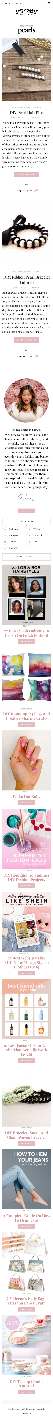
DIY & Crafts (17, 107)
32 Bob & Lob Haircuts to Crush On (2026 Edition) (26, 633)
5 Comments (36, 118)
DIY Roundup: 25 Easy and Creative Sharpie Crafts (26, 716)
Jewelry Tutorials (32, 107)
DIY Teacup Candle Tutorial (26, 1383)
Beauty (26, 626)
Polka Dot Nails (26, 796)
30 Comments (33, 288)
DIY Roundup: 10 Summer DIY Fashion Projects (26, 877)
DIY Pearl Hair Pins (26, 112)
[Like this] (35, 191)
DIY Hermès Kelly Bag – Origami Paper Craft (26, 1301)
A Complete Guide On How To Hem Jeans (26, 1218)
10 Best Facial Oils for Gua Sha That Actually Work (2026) (26, 1050)
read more (26, 511)
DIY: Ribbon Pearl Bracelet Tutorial (26, 279)
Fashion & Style (26, 953)
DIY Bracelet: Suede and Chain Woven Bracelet (26, 1135)
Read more (26, 641)
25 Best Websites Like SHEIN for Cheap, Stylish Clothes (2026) (26, 962)
